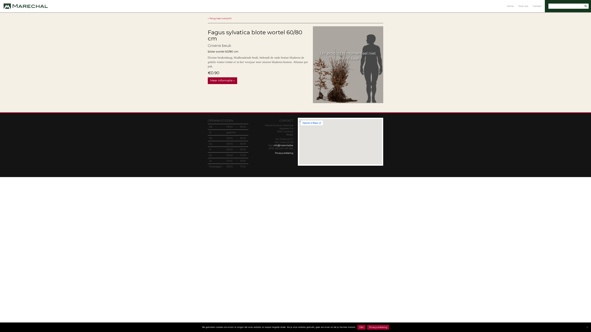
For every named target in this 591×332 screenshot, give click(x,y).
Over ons (523, 6)
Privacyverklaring (284, 153)
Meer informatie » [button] (222, 80)
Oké (361, 327)
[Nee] (587, 327)
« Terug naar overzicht (219, 18)
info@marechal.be (283, 145)
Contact (537, 6)
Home (510, 6)
